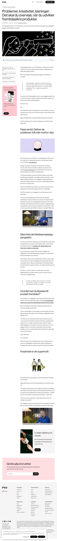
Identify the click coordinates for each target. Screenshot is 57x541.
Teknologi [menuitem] (33, 513)
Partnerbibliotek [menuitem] (48, 494)
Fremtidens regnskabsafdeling (9, 7)
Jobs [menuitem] (32, 491)
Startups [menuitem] (32, 503)
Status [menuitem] (18, 497)
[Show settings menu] (49, 226)
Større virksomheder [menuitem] (35, 507)
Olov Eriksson (33, 162)
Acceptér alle (34, 536)
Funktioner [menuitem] (19, 489)
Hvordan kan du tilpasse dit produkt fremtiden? (8, 78)
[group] (28, 60)
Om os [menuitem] (32, 489)
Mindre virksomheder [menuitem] (35, 505)
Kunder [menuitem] (18, 510)
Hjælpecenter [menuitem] (19, 505)
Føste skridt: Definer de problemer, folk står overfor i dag (9, 69)
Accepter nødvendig (42, 536)
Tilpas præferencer (26, 536)
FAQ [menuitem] (17, 492)
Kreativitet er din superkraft (8, 81)
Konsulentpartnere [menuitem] (48, 492)
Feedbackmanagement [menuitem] (49, 510)
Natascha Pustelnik (23, 23)
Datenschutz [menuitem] (47, 506)
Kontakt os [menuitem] (33, 494)
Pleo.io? (41, 2)
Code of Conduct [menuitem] (48, 513)
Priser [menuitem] (18, 494)
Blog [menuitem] (18, 503)
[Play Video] (24, 226)
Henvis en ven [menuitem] (33, 497)
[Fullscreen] (51, 226)
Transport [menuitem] (33, 515)
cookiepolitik (33, 531)
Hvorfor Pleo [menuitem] (19, 491)
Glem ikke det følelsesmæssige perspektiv (9, 74)
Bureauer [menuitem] (32, 512)
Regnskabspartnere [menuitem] (49, 491)
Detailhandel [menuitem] (33, 508)
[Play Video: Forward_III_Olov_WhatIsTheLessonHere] (37, 415)
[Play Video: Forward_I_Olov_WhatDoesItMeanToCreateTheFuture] (37, 218)
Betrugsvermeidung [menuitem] (49, 508)
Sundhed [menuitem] (32, 510)
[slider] (36, 226)
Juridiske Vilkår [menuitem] (34, 496)
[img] (50, 60)
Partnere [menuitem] (18, 507)
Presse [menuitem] (32, 492)
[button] (4, 60)
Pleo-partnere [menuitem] (47, 489)
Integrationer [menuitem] (19, 496)
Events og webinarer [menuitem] (21, 512)
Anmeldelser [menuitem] (19, 508)
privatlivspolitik (28, 531)
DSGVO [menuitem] (46, 511)
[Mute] (47, 226)
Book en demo (50, 2)
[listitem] (10, 105)
